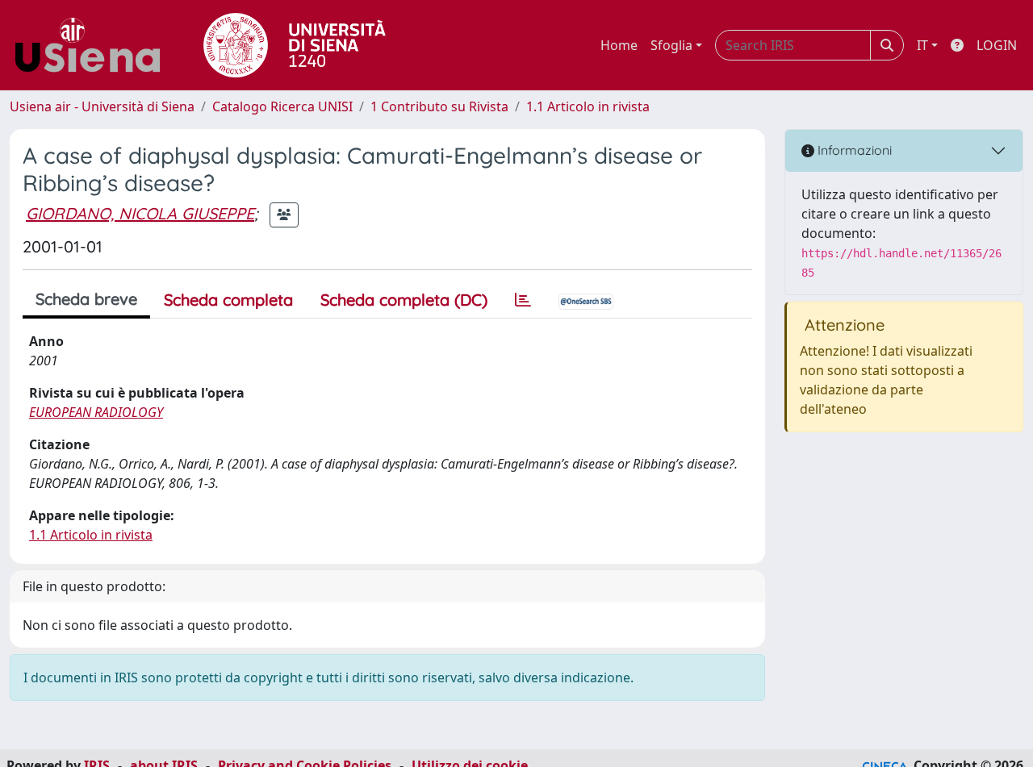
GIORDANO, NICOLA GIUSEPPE (140, 213)
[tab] (523, 300)
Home (619, 45)
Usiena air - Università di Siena (102, 106)
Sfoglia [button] (671, 45)
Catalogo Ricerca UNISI (282, 106)
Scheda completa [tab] (228, 300)
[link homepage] (94, 45)
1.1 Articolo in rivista (588, 106)
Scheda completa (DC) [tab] (403, 300)
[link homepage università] (294, 45)
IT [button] (922, 45)
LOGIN (997, 45)
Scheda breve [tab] (86, 299)
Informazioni (853, 150)
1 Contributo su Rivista (439, 106)
